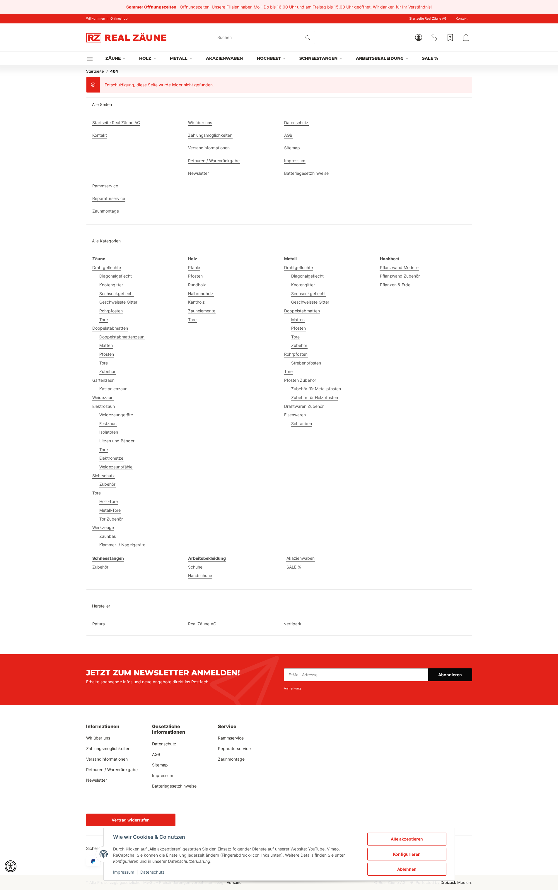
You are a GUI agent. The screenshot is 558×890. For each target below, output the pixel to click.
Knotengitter (111, 284)
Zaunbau (107, 536)
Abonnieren (450, 674)
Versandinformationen (107, 758)
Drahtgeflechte (106, 267)
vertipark (292, 623)
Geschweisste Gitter (118, 301)
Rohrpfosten (111, 310)
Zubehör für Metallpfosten (316, 388)
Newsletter (96, 780)
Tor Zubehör (111, 518)
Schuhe (195, 566)
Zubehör (107, 371)
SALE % (293, 566)
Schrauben (301, 423)
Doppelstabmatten (110, 328)
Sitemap (160, 764)
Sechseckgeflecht (116, 293)
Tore (103, 319)
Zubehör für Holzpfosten (314, 397)
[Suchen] (308, 37)
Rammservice (231, 737)
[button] (418, 37)
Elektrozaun (103, 406)
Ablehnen (407, 869)
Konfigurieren (407, 854)
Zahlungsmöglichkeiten (108, 748)
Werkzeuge (103, 527)
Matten (106, 345)
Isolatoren (108, 431)
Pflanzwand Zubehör (400, 275)
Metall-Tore (110, 510)
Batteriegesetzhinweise (174, 785)
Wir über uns (98, 737)
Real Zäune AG (202, 623)
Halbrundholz (201, 293)
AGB (156, 754)
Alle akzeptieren (407, 838)
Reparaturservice (234, 748)
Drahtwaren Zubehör (304, 406)
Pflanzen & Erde (395, 284)
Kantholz (196, 301)
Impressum (123, 872)
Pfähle (194, 267)
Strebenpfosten (306, 362)
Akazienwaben (300, 558)
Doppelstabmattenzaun (121, 336)
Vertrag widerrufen (131, 819)
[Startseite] (126, 37)
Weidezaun (102, 397)
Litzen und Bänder (116, 440)
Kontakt (461, 18)
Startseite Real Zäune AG (427, 18)
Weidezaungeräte (116, 414)
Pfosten (106, 354)
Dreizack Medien (456, 882)
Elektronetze (111, 458)
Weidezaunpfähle (115, 466)
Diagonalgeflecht (115, 275)
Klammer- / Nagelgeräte (122, 544)
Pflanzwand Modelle (399, 267)
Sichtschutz (103, 475)
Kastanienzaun (113, 388)
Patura (98, 623)
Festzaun (108, 423)
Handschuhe (200, 575)
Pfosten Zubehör (300, 380)
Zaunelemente (201, 310)
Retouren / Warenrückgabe (112, 769)
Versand (234, 882)
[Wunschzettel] (450, 37)
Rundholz (197, 284)
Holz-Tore (108, 501)
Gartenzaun (103, 380)
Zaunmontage (231, 758)
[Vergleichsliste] (434, 37)
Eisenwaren (295, 414)
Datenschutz (152, 872)
